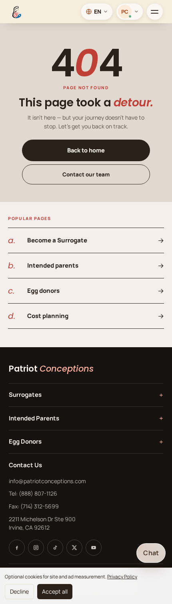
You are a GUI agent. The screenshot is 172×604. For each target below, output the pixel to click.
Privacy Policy (122, 576)
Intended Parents (86, 418)
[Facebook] (17, 548)
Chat (151, 552)
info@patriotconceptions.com (47, 481)
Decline (19, 591)
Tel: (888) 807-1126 (33, 493)
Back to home (86, 150)
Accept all (55, 591)
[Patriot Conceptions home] (16, 11)
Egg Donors (86, 441)
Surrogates (86, 395)
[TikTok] (55, 548)
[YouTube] (94, 548)
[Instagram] (36, 548)
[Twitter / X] (74, 548)
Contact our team (86, 174)
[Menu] (154, 11)
